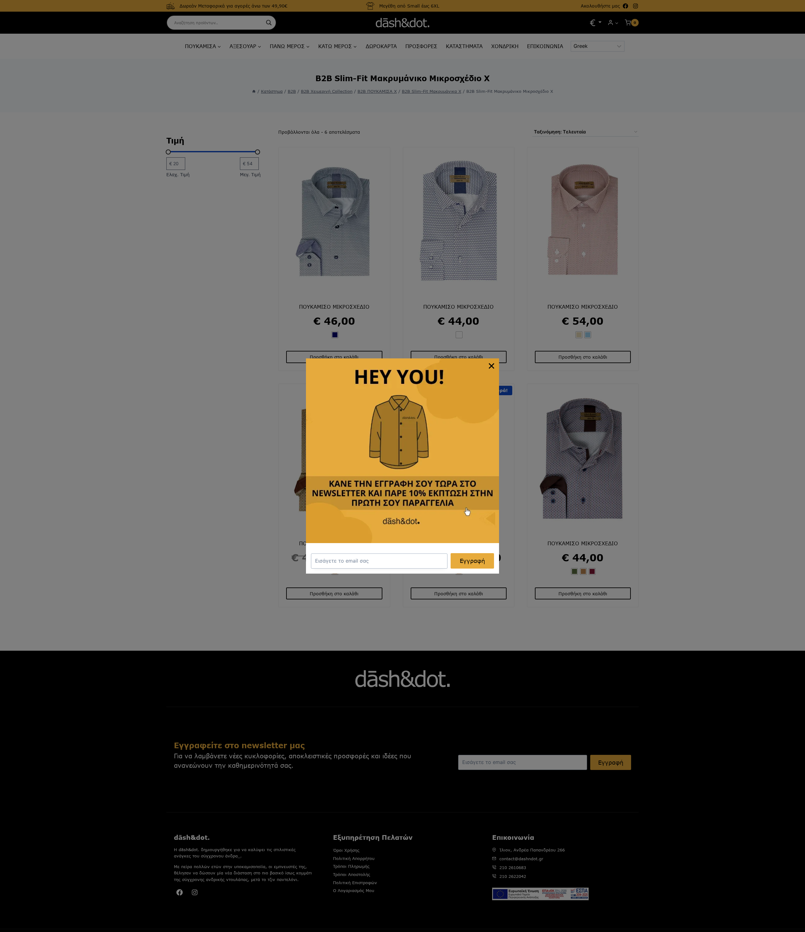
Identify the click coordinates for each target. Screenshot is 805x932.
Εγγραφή (472, 560)
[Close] (491, 366)
